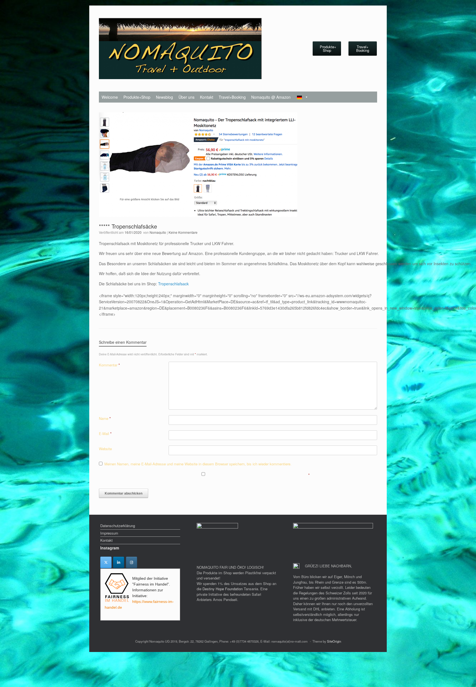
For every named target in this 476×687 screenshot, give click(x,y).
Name (105, 418)
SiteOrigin (334, 641)
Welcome (110, 97)
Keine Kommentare (183, 232)
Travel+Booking (232, 97)
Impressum (109, 533)
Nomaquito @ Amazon (271, 97)
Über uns (186, 97)
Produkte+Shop (136, 97)
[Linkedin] (118, 562)
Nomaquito (158, 232)
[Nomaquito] (180, 48)
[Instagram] (131, 562)
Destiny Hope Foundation (222, 588)
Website (105, 448)
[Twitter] (106, 562)
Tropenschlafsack (173, 283)
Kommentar (109, 364)
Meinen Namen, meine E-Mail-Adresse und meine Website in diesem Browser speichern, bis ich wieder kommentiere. (197, 463)
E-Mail (105, 433)
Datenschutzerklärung (117, 525)
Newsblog (164, 97)
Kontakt (206, 97)
